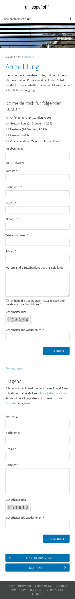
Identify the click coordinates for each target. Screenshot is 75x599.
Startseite (28, 56)
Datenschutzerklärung (47, 590)
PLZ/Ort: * (11, 219)
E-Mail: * (10, 251)
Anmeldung (43, 586)
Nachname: (12, 432)
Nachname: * (13, 187)
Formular (11, 403)
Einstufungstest (19, 586)
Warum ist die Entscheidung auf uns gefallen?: (34, 267)
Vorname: (11, 416)
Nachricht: (11, 465)
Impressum (18, 590)
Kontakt (62, 586)
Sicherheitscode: (15, 312)
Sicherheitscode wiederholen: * (24, 330)
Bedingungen (14, 368)
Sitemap (37, 593)
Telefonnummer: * (16, 235)
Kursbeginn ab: (14, 148)
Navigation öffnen (17, 18)
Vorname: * (12, 171)
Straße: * (10, 203)
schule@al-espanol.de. (52, 393)
